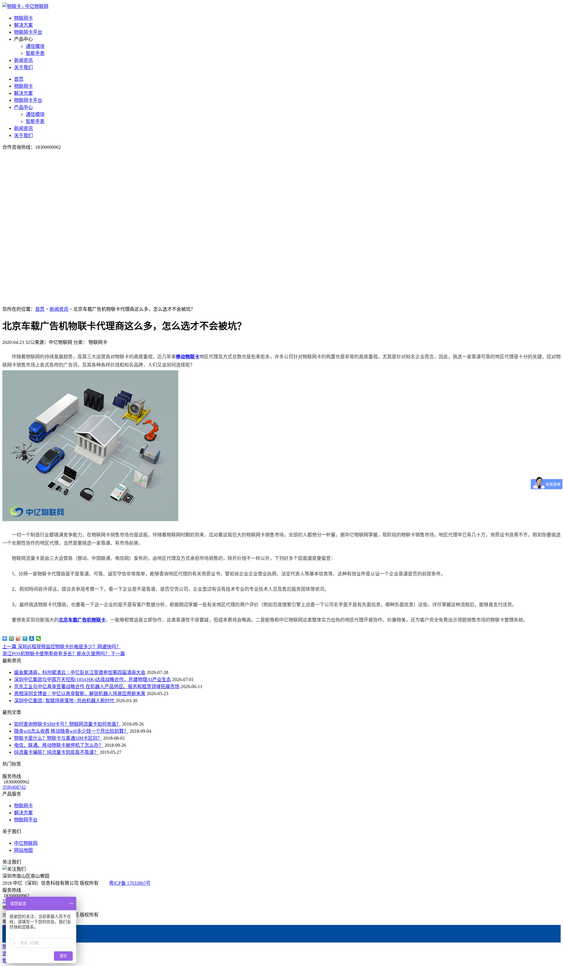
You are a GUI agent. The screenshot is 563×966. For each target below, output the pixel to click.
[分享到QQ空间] (11, 638)
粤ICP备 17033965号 (129, 883)
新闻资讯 (23, 60)
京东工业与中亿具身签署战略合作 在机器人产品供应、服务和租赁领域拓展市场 (96, 686)
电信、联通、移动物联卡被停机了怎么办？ (58, 745)
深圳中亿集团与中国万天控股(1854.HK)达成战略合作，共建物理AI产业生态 (92, 679)
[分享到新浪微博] (18, 638)
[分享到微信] (38, 638)
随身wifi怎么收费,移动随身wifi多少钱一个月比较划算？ (71, 731)
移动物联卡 (187, 356)
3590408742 (14, 787)
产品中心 (23, 107)
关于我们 (23, 67)
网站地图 (23, 850)
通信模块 (35, 46)
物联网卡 (23, 18)
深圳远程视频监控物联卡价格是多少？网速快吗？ (61, 646)
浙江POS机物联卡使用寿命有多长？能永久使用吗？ (63, 653)
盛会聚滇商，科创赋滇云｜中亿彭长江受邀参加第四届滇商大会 (79, 672)
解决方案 (23, 25)
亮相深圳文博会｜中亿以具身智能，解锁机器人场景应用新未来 (79, 693)
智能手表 (35, 53)
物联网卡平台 (28, 32)
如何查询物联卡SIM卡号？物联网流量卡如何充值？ (67, 724)
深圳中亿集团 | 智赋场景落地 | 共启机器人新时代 (64, 700)
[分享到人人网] (31, 638)
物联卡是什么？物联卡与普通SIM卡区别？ (58, 738)
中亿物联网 (26, 843)
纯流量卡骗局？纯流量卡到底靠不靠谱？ (56, 752)
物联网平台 (26, 819)
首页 (18, 79)
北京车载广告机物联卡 (82, 620)
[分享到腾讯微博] (25, 638)
